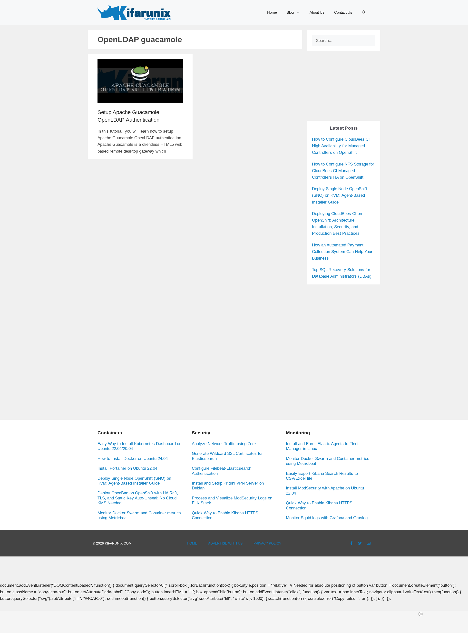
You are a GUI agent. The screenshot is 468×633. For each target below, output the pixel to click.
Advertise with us (225, 543)
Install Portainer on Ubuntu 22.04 (127, 468)
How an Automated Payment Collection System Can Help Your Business (342, 252)
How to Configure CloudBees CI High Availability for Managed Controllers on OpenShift (341, 146)
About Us (317, 12)
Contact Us (343, 12)
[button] (363, 12)
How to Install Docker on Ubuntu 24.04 (133, 458)
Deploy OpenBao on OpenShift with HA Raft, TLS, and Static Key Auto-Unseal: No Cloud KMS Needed (138, 498)
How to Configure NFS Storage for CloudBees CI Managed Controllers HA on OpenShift (343, 171)
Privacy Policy (267, 543)
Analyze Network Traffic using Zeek (224, 443)
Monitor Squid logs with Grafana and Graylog (327, 518)
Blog (290, 12)
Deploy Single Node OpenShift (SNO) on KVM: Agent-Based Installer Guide (339, 195)
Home (272, 12)
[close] (421, 614)
